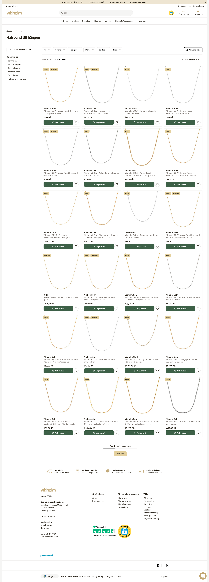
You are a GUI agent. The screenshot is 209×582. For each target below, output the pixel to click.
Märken (75, 21)
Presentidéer (142, 21)
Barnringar (12, 60)
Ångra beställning (151, 518)
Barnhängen (13, 75)
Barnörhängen (14, 64)
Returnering (148, 501)
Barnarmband (14, 71)
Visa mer (120, 454)
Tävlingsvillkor (149, 515)
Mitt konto (200, 6)
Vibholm (9, 30)
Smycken (86, 21)
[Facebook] (158, 565)
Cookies (147, 509)
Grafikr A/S (118, 576)
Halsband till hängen (35, 30)
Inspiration (123, 507)
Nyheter (64, 21)
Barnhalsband (14, 68)
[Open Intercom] (203, 576)
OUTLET (108, 21)
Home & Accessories (124, 21)
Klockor (97, 21)
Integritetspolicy (150, 512)
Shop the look (124, 501)
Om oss (95, 498)
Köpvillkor (147, 498)
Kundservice (186, 6)
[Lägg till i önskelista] (76, 122)
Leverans (147, 507)
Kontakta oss (98, 501)
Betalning (147, 504)
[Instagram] (162, 565)
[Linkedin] (167, 565)
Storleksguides (124, 504)
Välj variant (59, 122)
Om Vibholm (13, 6)
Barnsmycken (20, 30)
